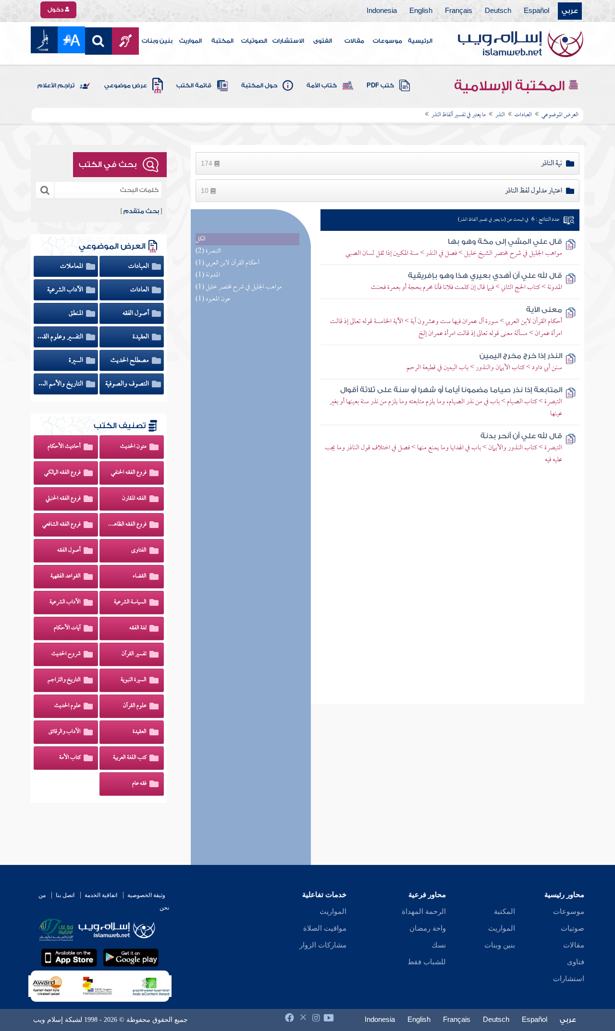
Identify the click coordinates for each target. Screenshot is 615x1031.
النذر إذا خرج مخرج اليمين (521, 356)
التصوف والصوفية (127, 384)
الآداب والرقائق (65, 732)
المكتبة (222, 40)
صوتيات (572, 928)
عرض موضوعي (125, 85)
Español (536, 11)
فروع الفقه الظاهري (127, 524)
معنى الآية (544, 310)
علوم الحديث (67, 706)
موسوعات (387, 40)
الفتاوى (139, 550)
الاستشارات (288, 40)
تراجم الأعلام (55, 85)
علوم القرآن (135, 706)
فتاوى (575, 962)
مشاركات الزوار (322, 945)
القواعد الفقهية (65, 576)
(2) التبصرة (208, 251)
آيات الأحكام (67, 628)
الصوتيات (254, 40)
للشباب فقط (426, 962)
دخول (56, 9)
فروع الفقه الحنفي (129, 473)
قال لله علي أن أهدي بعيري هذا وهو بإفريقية (485, 276)
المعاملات (72, 266)
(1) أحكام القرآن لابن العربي (227, 263)
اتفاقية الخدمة (101, 895)
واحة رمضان (427, 928)
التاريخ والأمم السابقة (61, 384)
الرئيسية (420, 40)
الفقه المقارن (134, 498)
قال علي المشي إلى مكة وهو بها (505, 242)
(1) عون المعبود (213, 299)
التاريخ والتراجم (64, 680)
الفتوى (322, 40)
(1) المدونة (208, 275)
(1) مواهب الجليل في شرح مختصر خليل (239, 287)
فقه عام (139, 784)
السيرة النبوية (134, 680)
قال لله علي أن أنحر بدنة (521, 436)
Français (458, 11)
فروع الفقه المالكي (62, 473)
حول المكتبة (259, 85)
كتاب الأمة (322, 85)
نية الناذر (551, 163)
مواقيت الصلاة (324, 928)
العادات (140, 290)
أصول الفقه (136, 313)
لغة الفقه (138, 628)
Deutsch (498, 11)
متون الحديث (133, 447)
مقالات (354, 40)
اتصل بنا (65, 895)
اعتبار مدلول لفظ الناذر (533, 191)
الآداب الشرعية (66, 290)
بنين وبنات (157, 40)
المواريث (190, 40)
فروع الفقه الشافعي (61, 524)
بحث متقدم (141, 211)
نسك (438, 945)
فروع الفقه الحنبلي (63, 498)
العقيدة (141, 337)
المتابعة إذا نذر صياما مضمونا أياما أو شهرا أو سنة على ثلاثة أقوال (451, 390)
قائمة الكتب (193, 85)
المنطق (77, 313)
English (420, 11)
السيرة (77, 360)
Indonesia (382, 11)
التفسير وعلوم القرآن (61, 337)
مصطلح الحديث (130, 360)
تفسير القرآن (134, 654)
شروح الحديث (66, 654)
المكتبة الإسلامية (511, 86)
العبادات (139, 266)
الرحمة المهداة (424, 911)
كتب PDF (380, 85)
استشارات (568, 979)
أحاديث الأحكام (64, 447)
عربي (570, 11)
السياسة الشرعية (130, 602)
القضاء (140, 576)
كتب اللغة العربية (130, 758)
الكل (201, 239)
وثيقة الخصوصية (146, 895)
